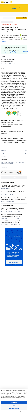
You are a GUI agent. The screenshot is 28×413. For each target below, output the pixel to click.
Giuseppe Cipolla (8, 37)
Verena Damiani (9, 39)
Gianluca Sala (17, 39)
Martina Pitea (17, 37)
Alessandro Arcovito (14, 35)
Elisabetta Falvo (5, 35)
